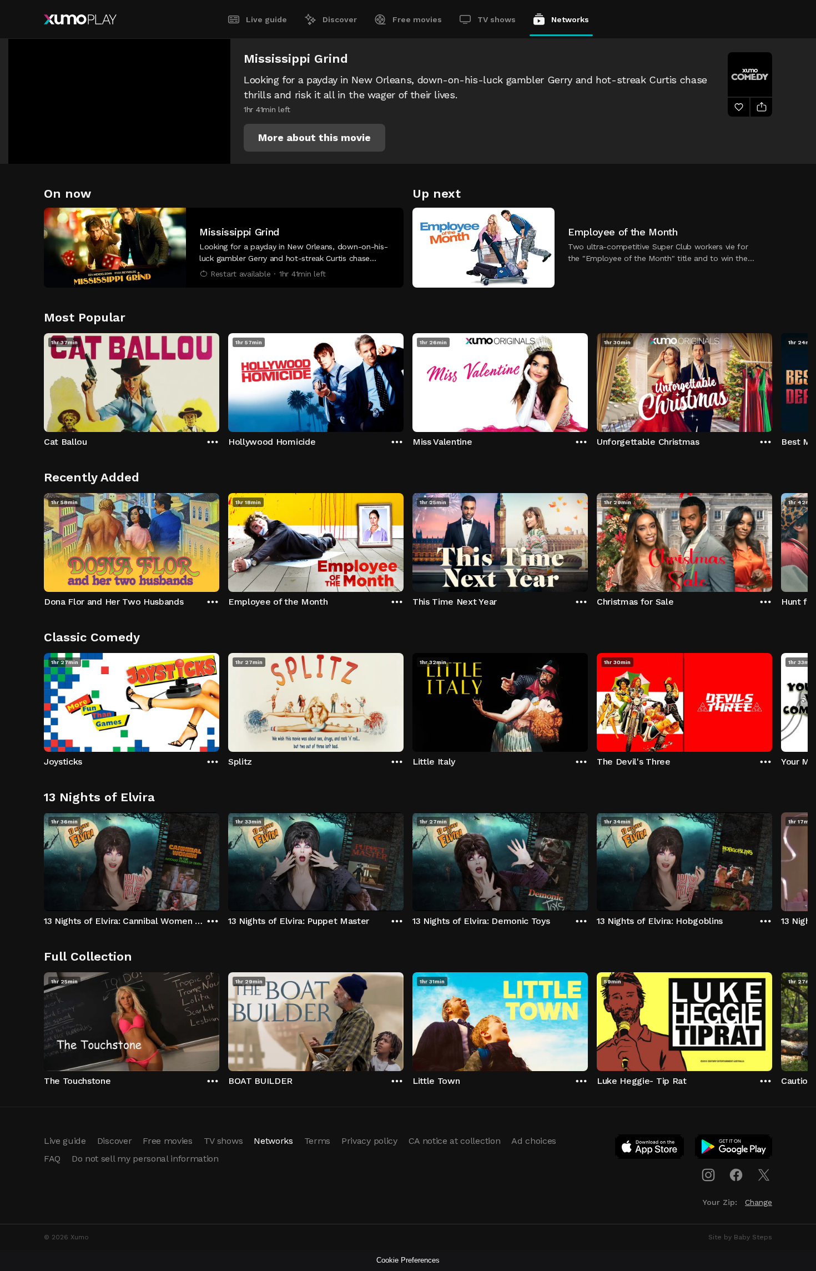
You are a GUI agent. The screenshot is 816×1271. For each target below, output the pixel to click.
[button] (314, 138)
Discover (340, 19)
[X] (763, 1175)
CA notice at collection (455, 1141)
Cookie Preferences (408, 1260)
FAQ (52, 1158)
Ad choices (533, 1141)
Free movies (417, 19)
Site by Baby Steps (740, 1237)
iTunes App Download (650, 1149)
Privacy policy (369, 1141)
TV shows (496, 19)
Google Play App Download (734, 1149)
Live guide (266, 19)
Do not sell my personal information (145, 1158)
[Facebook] (736, 1175)
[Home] (80, 19)
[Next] (772, 379)
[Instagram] (708, 1175)
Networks (570, 19)
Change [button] (758, 1202)
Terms (317, 1141)
